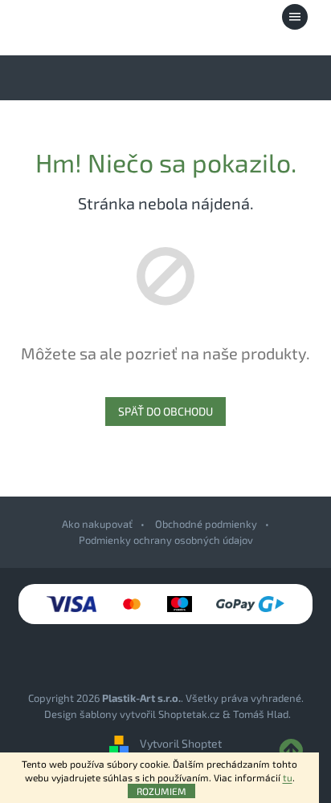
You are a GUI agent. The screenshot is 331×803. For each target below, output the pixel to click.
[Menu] (295, 17)
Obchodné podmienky (206, 523)
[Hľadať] (206, 17)
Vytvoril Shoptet (181, 744)
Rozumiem (161, 791)
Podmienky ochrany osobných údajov (166, 539)
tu (287, 777)
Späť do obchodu (165, 411)
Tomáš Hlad (260, 714)
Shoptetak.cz (189, 714)
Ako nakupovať (97, 523)
